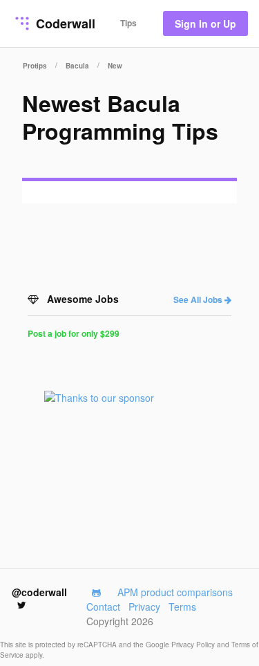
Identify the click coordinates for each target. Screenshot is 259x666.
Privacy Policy (194, 644)
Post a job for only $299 (73, 333)
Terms (182, 606)
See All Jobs (198, 299)
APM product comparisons (175, 592)
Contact (103, 606)
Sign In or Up (205, 23)
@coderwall (39, 592)
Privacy (144, 606)
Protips (35, 66)
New (115, 66)
